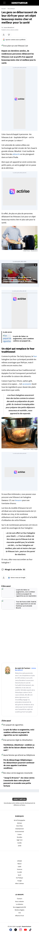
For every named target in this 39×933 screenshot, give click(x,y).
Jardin (19, 846)
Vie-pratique (11, 9)
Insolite (20, 843)
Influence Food (19, 916)
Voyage (19, 881)
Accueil (4, 9)
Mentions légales (19, 910)
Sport (19, 875)
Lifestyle (19, 861)
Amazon (18, 500)
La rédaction (19, 904)
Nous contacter (19, 901)
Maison (20, 864)
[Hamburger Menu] (4, 3)
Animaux (19, 823)
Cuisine (20, 834)
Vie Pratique (19, 878)
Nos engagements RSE (19, 907)
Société (19, 872)
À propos (19, 899)
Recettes (19, 837)
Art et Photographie (19, 820)
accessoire (26, 384)
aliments (16, 154)
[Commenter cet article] (8, 35)
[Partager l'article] (4, 35)
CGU (19, 913)
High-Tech (19, 840)
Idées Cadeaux (19, 883)
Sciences (19, 869)
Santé (19, 867)
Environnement (19, 831)
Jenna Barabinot (9, 28)
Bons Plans (19, 826)
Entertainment (20, 829)
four (35, 356)
